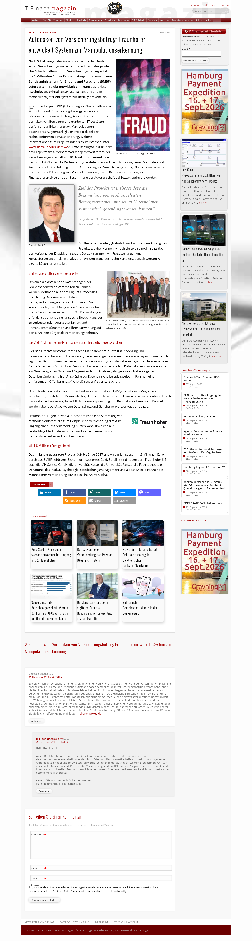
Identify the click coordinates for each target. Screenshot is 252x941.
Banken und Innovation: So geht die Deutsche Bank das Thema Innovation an (202, 254)
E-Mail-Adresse (39, 881)
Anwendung (95, 20)
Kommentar (39, 835)
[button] (217, 20)
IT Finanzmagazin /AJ (50, 738)
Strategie (110, 20)
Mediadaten (208, 5)
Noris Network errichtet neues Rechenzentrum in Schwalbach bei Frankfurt (201, 329)
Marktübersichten (182, 20)
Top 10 (47, 20)
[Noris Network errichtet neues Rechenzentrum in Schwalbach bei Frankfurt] (204, 307)
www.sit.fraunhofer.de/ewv (48, 147)
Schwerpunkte (204, 20)
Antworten (36, 720)
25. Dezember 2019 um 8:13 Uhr (45, 677)
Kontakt (195, 5)
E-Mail (186, 49)
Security (152, 20)
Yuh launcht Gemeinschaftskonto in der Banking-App (140, 607)
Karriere (164, 20)
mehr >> (202, 202)
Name (39, 869)
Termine (58, 20)
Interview (123, 20)
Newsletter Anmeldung (39, 922)
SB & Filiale (138, 20)
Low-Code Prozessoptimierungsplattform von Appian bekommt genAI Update (201, 175)
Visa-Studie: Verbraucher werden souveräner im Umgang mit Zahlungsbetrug (51, 554)
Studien (70, 20)
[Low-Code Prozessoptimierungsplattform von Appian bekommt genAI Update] (204, 153)
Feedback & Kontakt (125, 922)
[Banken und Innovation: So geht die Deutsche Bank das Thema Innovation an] (204, 230)
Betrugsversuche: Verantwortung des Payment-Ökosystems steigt (96, 554)
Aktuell (36, 20)
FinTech (81, 20)
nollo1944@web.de (89, 713)
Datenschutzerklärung (74, 922)
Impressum (223, 5)
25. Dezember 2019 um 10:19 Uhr (53, 742)
